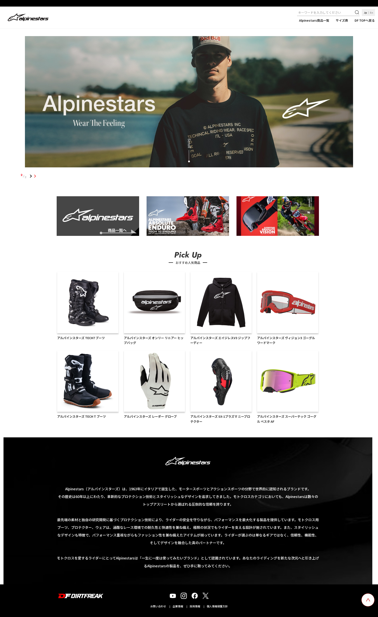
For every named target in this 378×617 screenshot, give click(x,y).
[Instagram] (184, 596)
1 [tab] (31, 176)
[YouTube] (173, 596)
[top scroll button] (367, 599)
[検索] (357, 12)
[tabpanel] (189, 102)
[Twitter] (205, 596)
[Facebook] (195, 596)
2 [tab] (35, 176)
